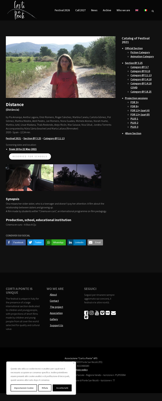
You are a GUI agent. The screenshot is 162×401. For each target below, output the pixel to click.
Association (56, 313)
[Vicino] (74, 363)
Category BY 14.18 (141, 79)
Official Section (134, 48)
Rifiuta (45, 387)
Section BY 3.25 (32, 138)
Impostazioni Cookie (24, 387)
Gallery (54, 319)
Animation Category (142, 56)
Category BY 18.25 (141, 91)
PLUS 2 (134, 123)
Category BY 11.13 (54, 138)
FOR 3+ (135, 102)
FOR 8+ (135, 106)
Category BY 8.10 (140, 71)
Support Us (56, 325)
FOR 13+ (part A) (140, 110)
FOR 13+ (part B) (140, 114)
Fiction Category (140, 52)
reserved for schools (30, 156)
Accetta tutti (62, 387)
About (53, 294)
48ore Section (133, 133)
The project (56, 307)
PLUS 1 (134, 118)
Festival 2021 (13, 138)
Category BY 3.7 (140, 67)
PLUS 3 (134, 127)
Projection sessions (136, 98)
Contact (54, 301)
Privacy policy (81, 369)
